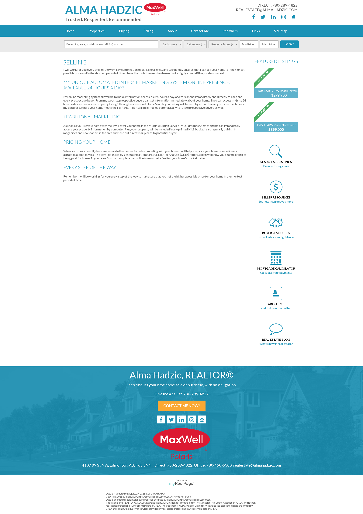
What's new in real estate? (276, 343)
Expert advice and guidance (276, 237)
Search (289, 44)
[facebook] (252, 17)
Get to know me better (276, 308)
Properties (97, 31)
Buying (124, 31)
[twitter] (262, 17)
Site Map (280, 31)
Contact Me (200, 31)
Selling (148, 31)
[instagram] (282, 17)
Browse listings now (276, 166)
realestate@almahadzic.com (267, 9)
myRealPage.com (181, 483)
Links (256, 31)
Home (69, 31)
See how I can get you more (276, 201)
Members (230, 31)
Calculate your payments (276, 272)
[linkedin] (272, 17)
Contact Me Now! (181, 405)
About (172, 31)
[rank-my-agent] (293, 17)
